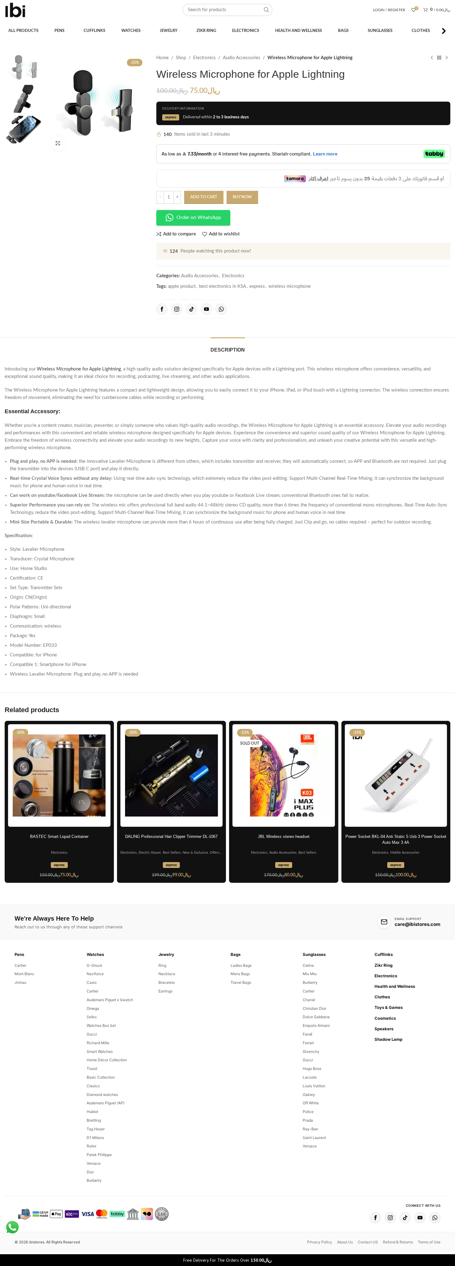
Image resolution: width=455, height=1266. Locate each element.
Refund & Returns (398, 1242)
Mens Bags (240, 973)
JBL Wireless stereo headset (284, 836)
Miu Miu (310, 973)
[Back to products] (439, 58)
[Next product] (446, 58)
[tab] (227, 346)
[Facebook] (161, 309)
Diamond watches (102, 1094)
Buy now (242, 197)
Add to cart (203, 197)
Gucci (92, 1034)
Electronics (204, 57)
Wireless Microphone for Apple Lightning (79, 369)
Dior (90, 1172)
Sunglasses (314, 954)
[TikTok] (191, 309)
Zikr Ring (383, 965)
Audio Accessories (241, 57)
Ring (162, 965)
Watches (95, 954)
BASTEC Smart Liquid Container (59, 836)
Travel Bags (241, 982)
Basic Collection (101, 1077)
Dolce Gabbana (316, 1016)
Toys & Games (389, 1007)
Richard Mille (98, 1042)
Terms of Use (429, 1242)
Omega (93, 1008)
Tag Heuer (96, 1129)
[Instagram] (176, 309)
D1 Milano (95, 1137)
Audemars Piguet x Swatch (110, 999)
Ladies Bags (241, 965)
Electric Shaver (150, 852)
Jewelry (166, 954)
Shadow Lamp (388, 1039)
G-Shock (94, 965)
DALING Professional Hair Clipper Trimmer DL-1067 (171, 836)
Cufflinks (384, 954)
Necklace (166, 973)
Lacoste (310, 1077)
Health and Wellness (395, 986)
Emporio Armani (316, 1025)
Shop (181, 57)
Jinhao (20, 982)
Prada (308, 1120)
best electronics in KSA (222, 286)
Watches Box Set (101, 1025)
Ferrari (308, 1042)
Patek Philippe (99, 1154)
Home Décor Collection (107, 1060)
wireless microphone (289, 286)
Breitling (94, 1120)
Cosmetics (385, 1018)
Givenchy (311, 1051)
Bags (235, 954)
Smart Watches (100, 1051)
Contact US (368, 1242)
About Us (345, 1242)
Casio (92, 982)
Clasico (93, 1086)
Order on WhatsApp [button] (198, 217)
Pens (19, 954)
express (257, 286)
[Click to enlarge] (58, 143)
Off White (311, 1103)
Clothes (382, 996)
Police (308, 1111)
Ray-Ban (310, 1129)
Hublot (92, 1111)
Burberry (94, 1180)
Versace (94, 1163)
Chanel (309, 999)
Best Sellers (172, 852)
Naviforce (95, 973)
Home (162, 57)
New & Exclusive (195, 852)
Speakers (384, 1028)
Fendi (307, 1034)
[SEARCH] (266, 10)
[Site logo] (15, 9)
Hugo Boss (312, 1068)
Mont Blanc (24, 973)
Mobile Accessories (404, 852)
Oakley (309, 1094)
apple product (182, 286)
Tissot (92, 1068)
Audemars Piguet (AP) (105, 1103)
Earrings (165, 991)
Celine (308, 965)
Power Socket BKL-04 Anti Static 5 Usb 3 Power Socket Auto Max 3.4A (395, 839)
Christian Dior (314, 1008)
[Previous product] (432, 58)
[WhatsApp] (221, 309)
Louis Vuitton (314, 1086)
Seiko (92, 1016)
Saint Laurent (314, 1137)
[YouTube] (206, 309)
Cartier (20, 965)
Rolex (91, 1146)
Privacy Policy (319, 1242)
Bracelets (166, 982)
